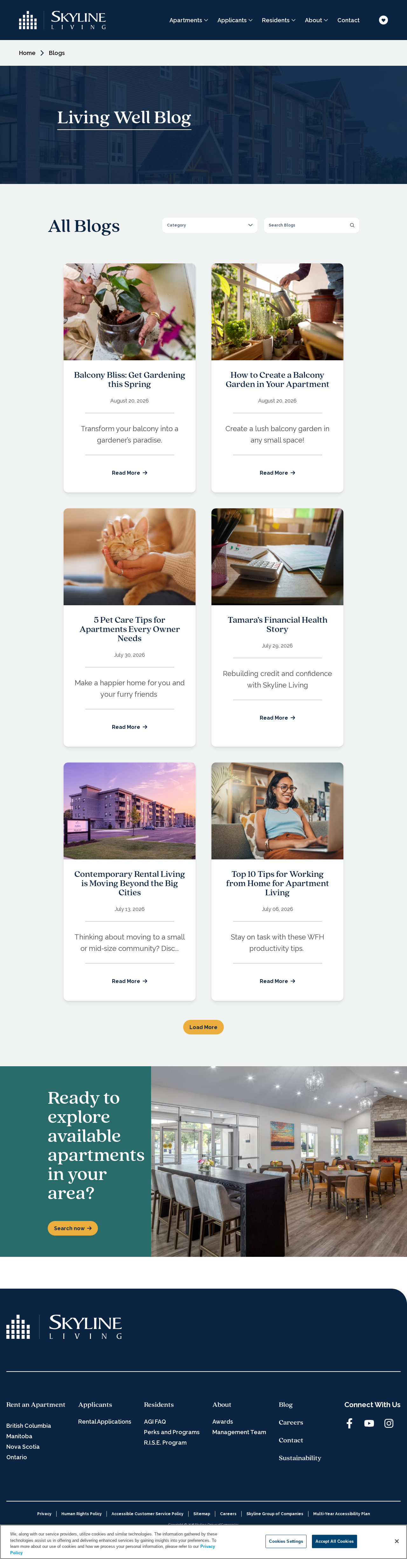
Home (27, 53)
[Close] (397, 1541)
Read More (126, 473)
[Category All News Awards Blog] (210, 225)
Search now (69, 1228)
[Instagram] (389, 1423)
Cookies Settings (286, 1541)
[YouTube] (369, 1423)
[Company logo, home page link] (62, 20)
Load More (203, 1027)
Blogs (57, 53)
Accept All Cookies (334, 1541)
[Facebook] (349, 1423)
